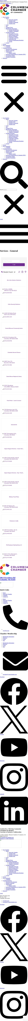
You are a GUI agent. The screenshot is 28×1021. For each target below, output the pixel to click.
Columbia (8, 46)
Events (4, 44)
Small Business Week (13, 35)
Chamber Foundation (10, 57)
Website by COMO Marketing (7, 838)
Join (7, 26)
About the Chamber (13, 19)
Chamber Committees (13, 31)
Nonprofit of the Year (13, 33)
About (7, 18)
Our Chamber (6, 17)
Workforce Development (11, 49)
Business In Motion (13, 36)
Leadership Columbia (13, 37)
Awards (10, 41)
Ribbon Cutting (12, 53)
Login (7, 24)
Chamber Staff (12, 21)
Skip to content (3, 0)
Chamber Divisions (7, 48)
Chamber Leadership (13, 22)
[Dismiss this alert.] (12, 3)
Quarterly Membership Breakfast (16, 40)
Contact (7, 42)
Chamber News (9, 27)
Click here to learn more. (5, 3)
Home (4, 592)
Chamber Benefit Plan (14, 30)
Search (1, 189)
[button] (14, 88)
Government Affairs (10, 55)
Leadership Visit (12, 39)
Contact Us (5, 596)
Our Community (6, 45)
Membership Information (11, 28)
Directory (5, 58)
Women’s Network (10, 50)
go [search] (14, 264)
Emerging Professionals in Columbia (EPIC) (16, 54)
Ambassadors (9, 51)
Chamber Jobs (12, 23)
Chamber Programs (10, 32)
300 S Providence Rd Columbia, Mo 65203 (7, 579)
